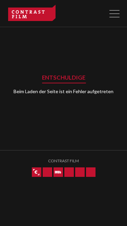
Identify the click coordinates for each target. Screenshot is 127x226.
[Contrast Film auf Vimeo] (47, 172)
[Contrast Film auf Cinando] (36, 172)
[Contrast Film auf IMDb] (58, 172)
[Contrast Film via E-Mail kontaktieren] (91, 172)
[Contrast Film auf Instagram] (69, 172)
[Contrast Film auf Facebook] (80, 172)
